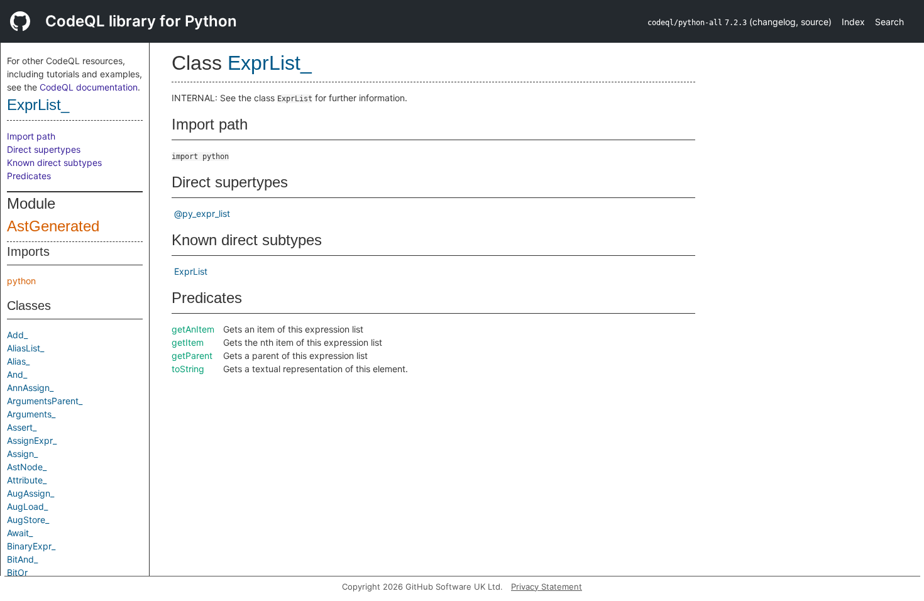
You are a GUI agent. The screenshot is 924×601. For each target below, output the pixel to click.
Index (853, 21)
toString (188, 368)
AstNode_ (27, 466)
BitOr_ (19, 572)
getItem (188, 342)
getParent (192, 355)
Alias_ (18, 361)
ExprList (190, 271)
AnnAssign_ (30, 387)
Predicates (29, 175)
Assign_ (22, 453)
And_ (17, 374)
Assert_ (21, 427)
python (21, 280)
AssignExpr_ (32, 440)
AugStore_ (28, 519)
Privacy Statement (546, 587)
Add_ (17, 334)
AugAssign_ (30, 493)
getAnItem (193, 329)
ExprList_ (38, 104)
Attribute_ (27, 480)
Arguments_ (31, 414)
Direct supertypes (43, 149)
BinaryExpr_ (31, 546)
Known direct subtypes (54, 162)
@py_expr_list (202, 213)
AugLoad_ (27, 506)
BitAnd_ (22, 559)
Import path (31, 136)
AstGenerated (53, 226)
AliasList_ (25, 348)
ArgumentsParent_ (44, 400)
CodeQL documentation (89, 87)
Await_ (20, 532)
